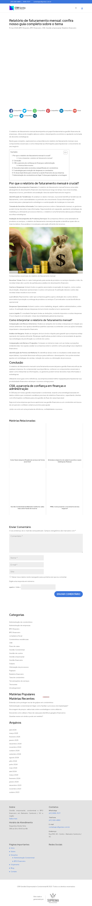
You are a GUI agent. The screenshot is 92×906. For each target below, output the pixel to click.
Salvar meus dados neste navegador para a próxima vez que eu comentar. (39, 577)
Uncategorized (14, 688)
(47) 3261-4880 (54, 820)
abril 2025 (12, 730)
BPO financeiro (35, 28)
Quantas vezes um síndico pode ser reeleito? (26, 716)
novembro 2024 (15, 747)
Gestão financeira (16, 660)
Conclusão (17, 161)
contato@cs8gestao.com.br (59, 827)
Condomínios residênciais (19, 639)
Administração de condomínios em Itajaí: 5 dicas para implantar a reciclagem (40, 175)
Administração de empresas (19, 625)
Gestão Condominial (17, 650)
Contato (14, 872)
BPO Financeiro (19, 861)
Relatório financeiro (69, 28)
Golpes (12, 664)
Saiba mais (13, 819)
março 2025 (13, 733)
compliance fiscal (15, 636)
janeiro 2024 (14, 782)
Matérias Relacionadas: (26, 165)
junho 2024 (13, 764)
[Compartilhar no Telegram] (26, 116)
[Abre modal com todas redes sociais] (35, 116)
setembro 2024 (15, 754)
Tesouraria (13, 684)
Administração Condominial (24, 858)
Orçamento (15, 865)
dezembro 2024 (15, 744)
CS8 (43, 28)
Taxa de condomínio (16, 677)
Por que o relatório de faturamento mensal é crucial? (31, 156)
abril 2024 (13, 771)
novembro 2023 (15, 789)
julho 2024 (13, 761)
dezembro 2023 (15, 785)
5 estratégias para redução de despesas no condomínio (33, 170)
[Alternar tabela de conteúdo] (64, 152)
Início (13, 848)
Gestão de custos (16, 653)
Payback (12, 671)
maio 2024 (13, 768)
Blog (12, 868)
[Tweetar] (27, 111)
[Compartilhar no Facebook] (15, 111)
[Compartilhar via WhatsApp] (39, 111)
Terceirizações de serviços (19, 681)
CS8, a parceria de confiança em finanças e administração (34, 163)
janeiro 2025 (13, 740)
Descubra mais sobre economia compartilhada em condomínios (36, 168)
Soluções (14, 855)
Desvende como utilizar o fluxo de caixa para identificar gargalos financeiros (37, 713)
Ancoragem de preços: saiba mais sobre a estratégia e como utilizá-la (35, 709)
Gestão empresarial (53, 28)
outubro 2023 (14, 792)
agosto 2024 (14, 758)
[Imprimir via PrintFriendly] (14, 116)
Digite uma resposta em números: (22, 581)
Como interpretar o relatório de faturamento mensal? (35, 158)
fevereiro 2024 (14, 778)
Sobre (13, 851)
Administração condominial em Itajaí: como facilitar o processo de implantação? (38, 706)
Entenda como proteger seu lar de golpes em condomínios (31, 702)
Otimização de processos (19, 667)
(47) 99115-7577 (54, 813)
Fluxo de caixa (14, 646)
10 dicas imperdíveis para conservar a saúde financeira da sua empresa (39, 173)
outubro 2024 (14, 751)
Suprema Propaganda (53, 898)
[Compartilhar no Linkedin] (65, 111)
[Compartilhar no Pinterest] (52, 111)
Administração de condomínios (20, 622)
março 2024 (13, 775)
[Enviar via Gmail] (77, 111)
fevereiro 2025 (14, 737)
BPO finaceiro (24, 28)
